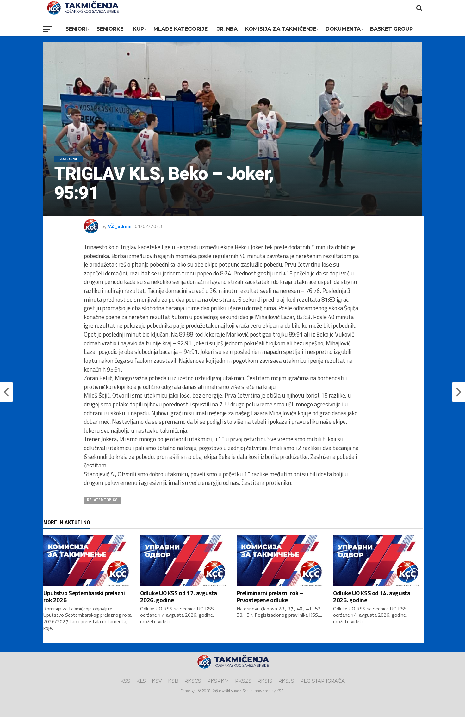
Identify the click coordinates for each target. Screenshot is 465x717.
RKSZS (243, 681)
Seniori (76, 29)
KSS (125, 681)
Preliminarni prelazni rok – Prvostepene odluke (270, 596)
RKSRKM (218, 681)
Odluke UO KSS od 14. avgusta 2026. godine (371, 596)
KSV (157, 681)
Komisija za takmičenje (280, 29)
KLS (141, 681)
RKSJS (286, 681)
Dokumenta (343, 29)
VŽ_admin (120, 226)
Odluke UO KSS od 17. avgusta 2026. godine (178, 596)
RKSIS (264, 681)
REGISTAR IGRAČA (322, 681)
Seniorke (109, 29)
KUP (138, 29)
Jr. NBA (227, 29)
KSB (173, 681)
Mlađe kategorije (180, 29)
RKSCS (192, 681)
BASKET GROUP (391, 29)
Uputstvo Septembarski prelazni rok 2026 (84, 596)
